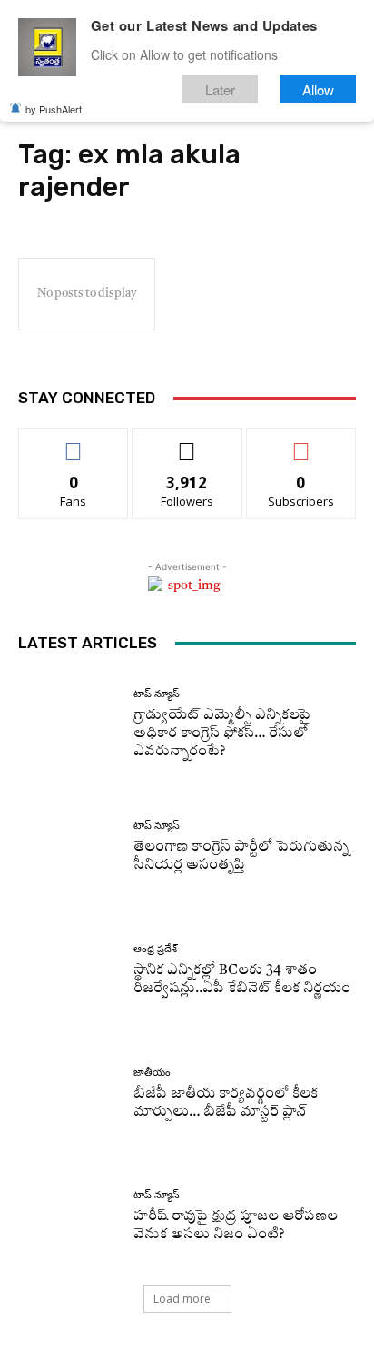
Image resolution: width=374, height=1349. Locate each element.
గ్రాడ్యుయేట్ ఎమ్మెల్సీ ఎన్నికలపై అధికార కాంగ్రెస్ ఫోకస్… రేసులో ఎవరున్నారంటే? (221, 734)
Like (74, 442)
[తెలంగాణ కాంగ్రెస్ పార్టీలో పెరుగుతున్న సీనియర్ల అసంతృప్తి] (69, 848)
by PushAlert (53, 109)
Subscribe (301, 442)
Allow (318, 89)
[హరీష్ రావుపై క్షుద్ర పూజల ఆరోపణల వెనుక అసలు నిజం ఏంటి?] (69, 1217)
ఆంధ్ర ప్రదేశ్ (155, 949)
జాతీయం (152, 1073)
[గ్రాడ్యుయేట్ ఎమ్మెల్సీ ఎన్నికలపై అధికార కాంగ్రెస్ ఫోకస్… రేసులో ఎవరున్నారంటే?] (69, 724)
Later (220, 89)
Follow (187, 442)
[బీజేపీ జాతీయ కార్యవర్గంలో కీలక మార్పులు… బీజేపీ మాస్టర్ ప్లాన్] (69, 1094)
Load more (182, 1298)
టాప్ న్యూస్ (156, 694)
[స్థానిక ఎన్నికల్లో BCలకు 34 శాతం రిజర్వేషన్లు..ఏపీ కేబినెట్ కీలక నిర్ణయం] (69, 971)
